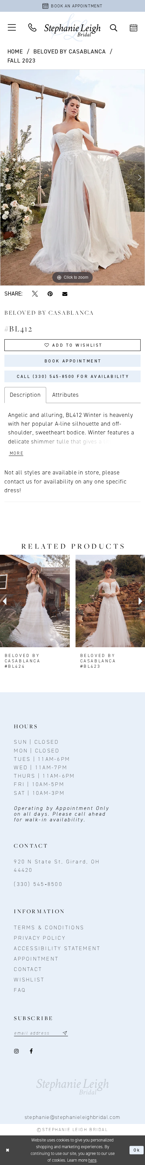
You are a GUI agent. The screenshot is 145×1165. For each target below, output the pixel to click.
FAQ (20, 990)
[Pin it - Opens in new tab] (50, 294)
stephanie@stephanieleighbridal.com (73, 1117)
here (92, 1160)
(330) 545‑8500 (38, 884)
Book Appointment (73, 361)
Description (25, 395)
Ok (137, 1150)
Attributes (65, 395)
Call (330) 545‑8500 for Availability (73, 376)
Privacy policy (40, 937)
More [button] (17, 453)
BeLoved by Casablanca (69, 51)
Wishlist (29, 979)
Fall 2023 (21, 61)
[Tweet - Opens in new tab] (35, 294)
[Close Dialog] (7, 1150)
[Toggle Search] (114, 27)
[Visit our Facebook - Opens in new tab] (31, 1051)
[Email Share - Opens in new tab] (64, 294)
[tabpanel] (72, 177)
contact (28, 969)
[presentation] (35, 601)
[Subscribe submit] (64, 1033)
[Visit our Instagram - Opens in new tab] (17, 1051)
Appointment (36, 958)
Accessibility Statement (57, 948)
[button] (12, 28)
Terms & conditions (49, 927)
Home (15, 51)
